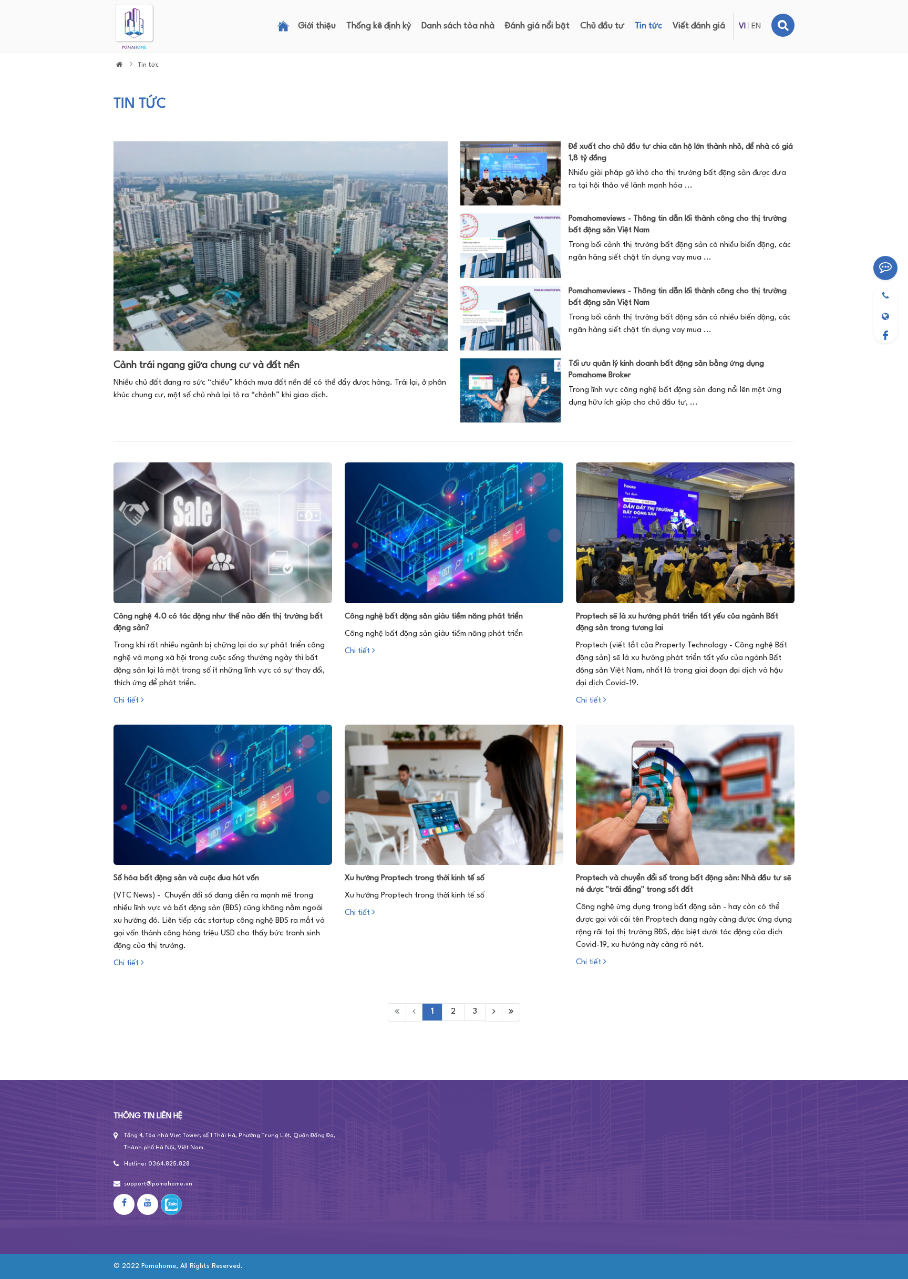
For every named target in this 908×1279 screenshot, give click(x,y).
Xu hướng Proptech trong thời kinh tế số (414, 878)
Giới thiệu (317, 26)
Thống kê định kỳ (378, 26)
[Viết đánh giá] (885, 268)
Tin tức (648, 26)
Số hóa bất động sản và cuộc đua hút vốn (186, 878)
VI (742, 26)
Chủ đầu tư (602, 26)
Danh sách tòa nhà (457, 26)
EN (756, 26)
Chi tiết (127, 701)
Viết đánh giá (699, 26)
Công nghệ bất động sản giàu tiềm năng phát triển (434, 617)
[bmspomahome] (885, 314)
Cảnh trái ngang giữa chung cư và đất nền (206, 365)
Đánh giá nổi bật (537, 26)
